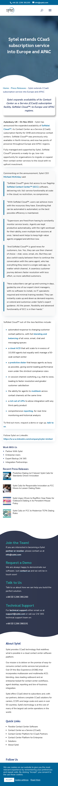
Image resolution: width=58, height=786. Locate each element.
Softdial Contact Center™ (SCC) (23, 186)
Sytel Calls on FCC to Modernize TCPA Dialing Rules (33, 512)
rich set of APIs (17, 401)
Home (6, 88)
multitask (36, 391)
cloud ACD (15, 348)
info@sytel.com (13, 554)
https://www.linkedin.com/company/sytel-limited (28, 439)
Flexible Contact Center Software (23, 726)
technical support (18, 610)
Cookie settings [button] (21, 780)
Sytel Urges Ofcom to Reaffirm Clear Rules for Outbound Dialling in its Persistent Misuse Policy (33, 501)
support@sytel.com (15, 613)
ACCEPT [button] (9, 780)
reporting (28, 411)
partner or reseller (15, 550)
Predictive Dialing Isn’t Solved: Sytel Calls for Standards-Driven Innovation (33, 474)
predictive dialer (18, 362)
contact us (25, 570)
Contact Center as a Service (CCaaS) (24, 730)
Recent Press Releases (15, 468)
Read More (35, 780)
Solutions (12, 741)
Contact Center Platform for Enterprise (25, 737)
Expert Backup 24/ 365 (16, 458)
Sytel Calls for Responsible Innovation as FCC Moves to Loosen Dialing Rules (33, 487)
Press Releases (18, 88)
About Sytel (13, 744)
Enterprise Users (13, 455)
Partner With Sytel (14, 451)
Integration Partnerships (16, 462)
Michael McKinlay (12, 176)
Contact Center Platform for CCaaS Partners (28, 734)
